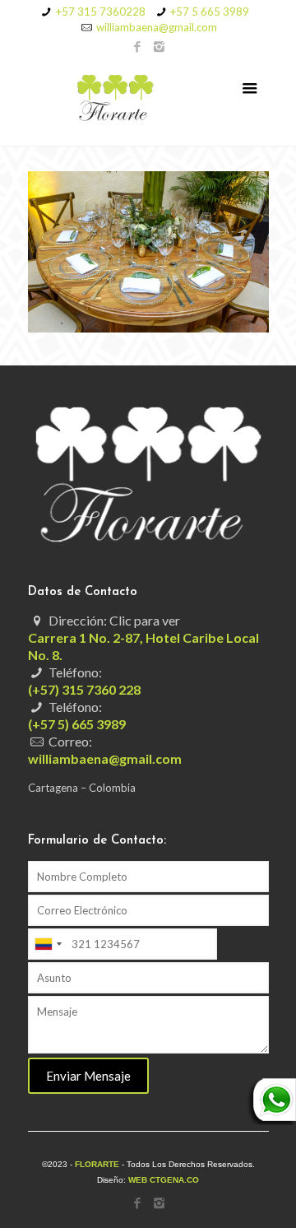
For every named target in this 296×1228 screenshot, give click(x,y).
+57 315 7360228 (101, 11)
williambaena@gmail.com (156, 27)
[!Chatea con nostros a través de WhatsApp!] (271, 1121)
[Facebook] (137, 46)
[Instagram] (159, 46)
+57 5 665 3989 (209, 11)
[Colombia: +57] (48, 944)
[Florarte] (148, 100)
